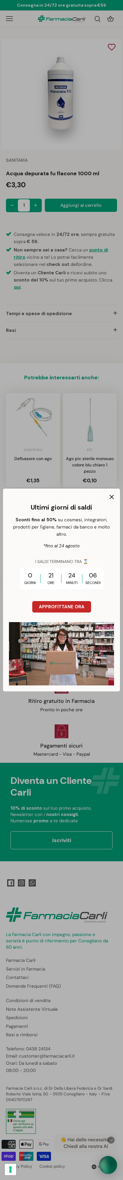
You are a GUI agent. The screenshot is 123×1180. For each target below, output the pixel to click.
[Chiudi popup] (111, 497)
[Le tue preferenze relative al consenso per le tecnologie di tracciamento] (10, 1169)
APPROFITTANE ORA (61, 607)
